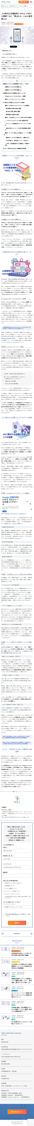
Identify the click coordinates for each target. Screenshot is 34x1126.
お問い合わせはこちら (17, 1111)
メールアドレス (7, 864)
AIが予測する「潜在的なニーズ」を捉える (17, 140)
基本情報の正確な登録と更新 (13, 108)
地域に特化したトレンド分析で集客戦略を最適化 (18, 129)
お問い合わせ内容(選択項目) (10, 880)
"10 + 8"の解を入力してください (11, 902)
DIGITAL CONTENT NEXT (8, 338)
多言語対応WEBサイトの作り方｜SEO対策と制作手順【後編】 (22, 954)
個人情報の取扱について (15, 914)
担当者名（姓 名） (8, 855)
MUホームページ (4, 6)
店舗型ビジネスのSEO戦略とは (13, 86)
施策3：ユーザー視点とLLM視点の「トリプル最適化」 (17, 133)
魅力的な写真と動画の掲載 (13, 111)
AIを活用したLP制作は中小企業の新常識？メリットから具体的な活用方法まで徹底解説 (22, 966)
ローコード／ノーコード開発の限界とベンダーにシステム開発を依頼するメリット (22, 995)
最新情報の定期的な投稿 (12, 114)
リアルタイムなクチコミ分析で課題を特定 (17, 120)
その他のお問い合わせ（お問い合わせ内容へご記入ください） (18, 897)
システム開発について (11, 888)
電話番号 (5, 872)
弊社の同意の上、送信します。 (18, 915)
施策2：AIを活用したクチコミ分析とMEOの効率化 (18, 117)
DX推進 (13, 976)
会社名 (5, 847)
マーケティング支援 (22, 6)
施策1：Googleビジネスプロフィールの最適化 (17, 105)
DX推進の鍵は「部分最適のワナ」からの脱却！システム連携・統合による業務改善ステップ (22, 1009)
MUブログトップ (13, 6)
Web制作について (9, 885)
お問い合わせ (23, 2)
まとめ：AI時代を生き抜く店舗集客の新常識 (14, 148)
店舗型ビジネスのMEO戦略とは (13, 90)
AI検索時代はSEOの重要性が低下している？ (14, 93)
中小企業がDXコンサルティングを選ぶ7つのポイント (22, 1022)
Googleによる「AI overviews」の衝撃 (15, 96)
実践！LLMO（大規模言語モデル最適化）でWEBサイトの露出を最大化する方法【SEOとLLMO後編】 (17, 743)
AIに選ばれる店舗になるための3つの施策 (13, 102)
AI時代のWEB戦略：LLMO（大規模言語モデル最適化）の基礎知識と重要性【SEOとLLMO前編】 (16, 737)
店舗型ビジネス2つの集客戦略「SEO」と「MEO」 (16, 83)
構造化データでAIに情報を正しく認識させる (17, 137)
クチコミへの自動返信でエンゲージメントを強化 (18, 124)
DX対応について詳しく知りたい (13, 883)
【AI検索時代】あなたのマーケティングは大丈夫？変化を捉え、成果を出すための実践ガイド (17, 328)
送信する (17, 922)
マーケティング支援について (12, 891)
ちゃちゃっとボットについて (12, 893)
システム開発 (14, 990)
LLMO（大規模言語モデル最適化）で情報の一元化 (17, 144)
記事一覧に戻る (17, 933)
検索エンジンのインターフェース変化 (15, 99)
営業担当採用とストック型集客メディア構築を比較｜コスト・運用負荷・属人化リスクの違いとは (22, 980)
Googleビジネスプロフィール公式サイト (15, 513)
